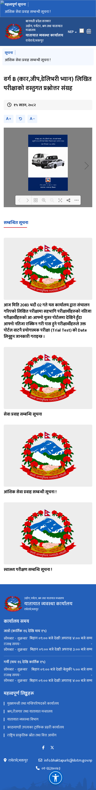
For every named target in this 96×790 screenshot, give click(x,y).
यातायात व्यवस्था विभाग (22, 719)
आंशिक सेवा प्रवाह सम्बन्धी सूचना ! (28, 12)
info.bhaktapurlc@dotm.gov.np (68, 760)
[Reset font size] (20, 119)
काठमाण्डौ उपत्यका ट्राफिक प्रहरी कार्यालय (35, 727)
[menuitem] (48, 638)
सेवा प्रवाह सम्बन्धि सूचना (23, 414)
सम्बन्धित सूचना (16, 222)
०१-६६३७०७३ (50, 768)
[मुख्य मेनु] (89, 31)
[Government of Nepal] (14, 31)
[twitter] (52, 748)
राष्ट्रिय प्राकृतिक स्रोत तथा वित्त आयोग (31, 735)
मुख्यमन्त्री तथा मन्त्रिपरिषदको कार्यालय (33, 703)
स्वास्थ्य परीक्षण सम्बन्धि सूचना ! (28, 569)
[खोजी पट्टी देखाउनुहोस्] (81, 30)
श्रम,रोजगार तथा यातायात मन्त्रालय (29, 711)
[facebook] (43, 748)
